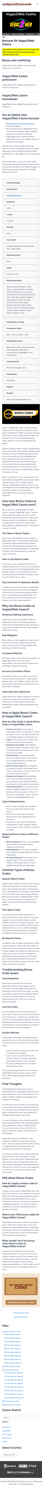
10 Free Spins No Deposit (13, 1373)
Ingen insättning (18, 34)
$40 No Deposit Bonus (12, 1356)
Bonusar (6, 34)
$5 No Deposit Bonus (12, 1334)
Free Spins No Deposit (10, 1370)
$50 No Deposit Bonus (12, 1359)
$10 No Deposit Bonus (12, 1338)
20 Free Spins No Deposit (13, 1380)
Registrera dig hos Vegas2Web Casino (20, 124)
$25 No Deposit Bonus (12, 1349)
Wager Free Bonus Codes (11, 1405)
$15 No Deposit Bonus (12, 1342)
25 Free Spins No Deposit (13, 1383)
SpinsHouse (6, 1438)
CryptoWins (6, 1431)
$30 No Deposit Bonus (12, 1352)
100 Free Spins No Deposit (14, 1398)
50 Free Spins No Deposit (13, 1391)
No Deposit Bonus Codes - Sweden (21, 1302)
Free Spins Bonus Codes (11, 1366)
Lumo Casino (7, 1434)
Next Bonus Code (21, 1317)
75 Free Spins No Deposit (13, 1394)
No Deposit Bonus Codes (11, 1332)
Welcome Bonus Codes (10, 1401)
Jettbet (4, 1442)
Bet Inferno (6, 1427)
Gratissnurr (30, 34)
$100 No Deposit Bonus (13, 1363)
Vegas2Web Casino (14, 195)
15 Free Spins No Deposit (13, 1376)
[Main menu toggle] (37, 4)
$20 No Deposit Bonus (12, 1345)
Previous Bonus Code (21, 1313)
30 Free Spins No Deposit (13, 1387)
